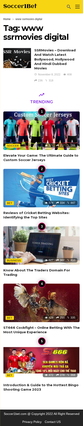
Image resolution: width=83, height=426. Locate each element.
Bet (9, 203)
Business (14, 260)
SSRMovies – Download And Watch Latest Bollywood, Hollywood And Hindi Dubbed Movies (55, 59)
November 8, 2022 (49, 74)
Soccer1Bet (20, 6)
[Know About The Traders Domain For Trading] (41, 245)
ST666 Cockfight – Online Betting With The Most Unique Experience (41, 329)
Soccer (13, 145)
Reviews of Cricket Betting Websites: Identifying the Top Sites (36, 215)
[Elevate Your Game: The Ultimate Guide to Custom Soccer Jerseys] (41, 130)
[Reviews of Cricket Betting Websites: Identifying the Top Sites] (41, 188)
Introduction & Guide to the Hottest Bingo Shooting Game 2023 (41, 387)
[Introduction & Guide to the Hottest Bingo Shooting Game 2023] (41, 360)
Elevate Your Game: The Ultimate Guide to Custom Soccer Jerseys (40, 157)
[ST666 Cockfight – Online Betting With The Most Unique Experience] (41, 303)
